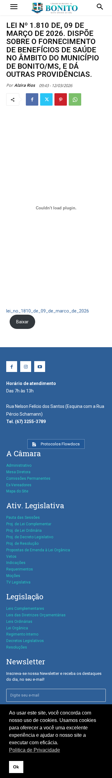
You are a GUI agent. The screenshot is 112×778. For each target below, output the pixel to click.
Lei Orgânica (17, 628)
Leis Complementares (25, 608)
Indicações (16, 563)
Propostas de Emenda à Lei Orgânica (38, 550)
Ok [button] (16, 766)
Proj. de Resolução (22, 543)
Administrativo (18, 465)
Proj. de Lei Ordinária (24, 530)
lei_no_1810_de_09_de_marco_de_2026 (47, 311)
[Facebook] (32, 99)
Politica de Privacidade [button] (34, 750)
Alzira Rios (24, 85)
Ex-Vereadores (18, 485)
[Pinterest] (60, 99)
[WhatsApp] (75, 99)
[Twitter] (46, 99)
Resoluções (16, 647)
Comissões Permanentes (28, 478)
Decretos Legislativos (25, 641)
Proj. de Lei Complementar (28, 524)
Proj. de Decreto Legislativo (29, 537)
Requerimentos (19, 569)
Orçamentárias (53, 615)
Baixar (22, 322)
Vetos (11, 556)
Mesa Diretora (18, 472)
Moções (13, 576)
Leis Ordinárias (19, 621)
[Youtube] (39, 366)
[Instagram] (25, 366)
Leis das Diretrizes (22, 615)
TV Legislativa (18, 582)
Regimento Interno (22, 634)
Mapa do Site (17, 491)
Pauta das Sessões (23, 517)
